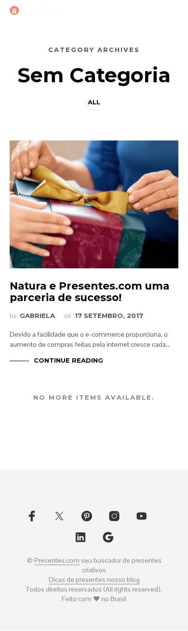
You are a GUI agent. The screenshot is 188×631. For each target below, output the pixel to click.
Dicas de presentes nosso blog (94, 580)
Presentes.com (57, 561)
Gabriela (37, 315)
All (94, 102)
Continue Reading (68, 360)
